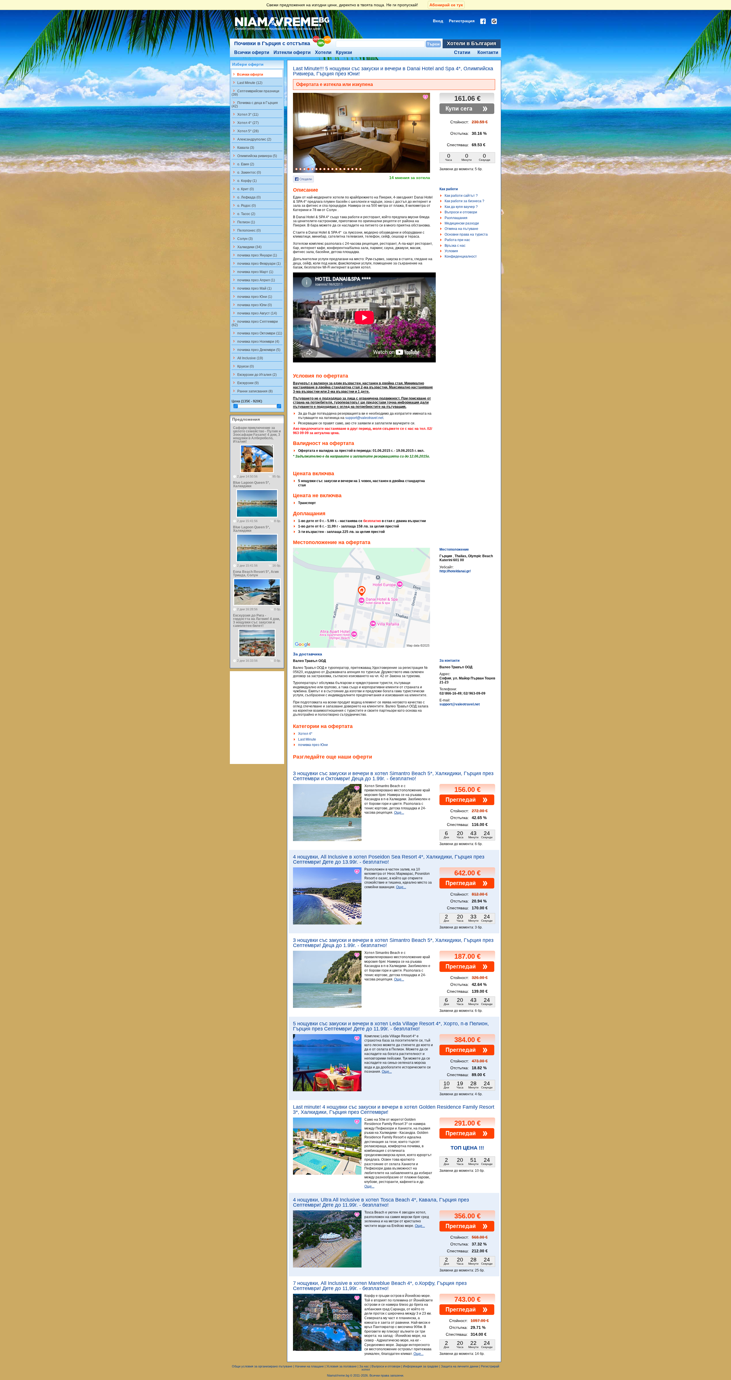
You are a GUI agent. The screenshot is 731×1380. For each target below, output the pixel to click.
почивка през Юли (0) (252, 304)
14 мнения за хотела (409, 177)
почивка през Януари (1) (254, 255)
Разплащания (456, 218)
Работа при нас (457, 240)
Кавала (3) (243, 147)
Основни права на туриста (466, 234)
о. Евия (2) (243, 164)
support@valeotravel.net (364, 418)
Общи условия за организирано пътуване (262, 1366)
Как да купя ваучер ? (461, 207)
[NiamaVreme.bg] (282, 31)
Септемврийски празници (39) (255, 93)
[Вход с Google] (494, 21)
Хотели (323, 52)
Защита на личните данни (459, 1366)
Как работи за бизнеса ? (464, 201)
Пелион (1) (243, 222)
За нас (364, 1366)
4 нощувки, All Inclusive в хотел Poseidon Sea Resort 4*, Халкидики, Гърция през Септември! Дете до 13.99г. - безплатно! (388, 859)
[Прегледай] (466, 804)
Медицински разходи (462, 223)
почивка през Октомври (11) (257, 333)
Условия (451, 251)
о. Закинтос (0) (246, 172)
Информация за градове (420, 1366)
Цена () (247, 401)
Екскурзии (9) (245, 382)
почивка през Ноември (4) (255, 341)
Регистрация (462, 21)
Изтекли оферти (292, 52)
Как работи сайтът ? (461, 196)
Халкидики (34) (247, 246)
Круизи (344, 52)
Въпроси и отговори (461, 212)
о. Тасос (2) (243, 213)
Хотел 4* (305, 734)
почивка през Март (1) (252, 271)
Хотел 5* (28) (245, 131)
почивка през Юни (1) (252, 296)
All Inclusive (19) (247, 358)
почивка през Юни (313, 745)
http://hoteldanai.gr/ (455, 571)
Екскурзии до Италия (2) (254, 374)
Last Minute (307, 739)
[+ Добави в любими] (426, 97)
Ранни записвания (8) (252, 391)
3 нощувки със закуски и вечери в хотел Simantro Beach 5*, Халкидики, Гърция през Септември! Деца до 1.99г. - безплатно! (393, 942)
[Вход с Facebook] (483, 21)
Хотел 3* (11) (245, 114)
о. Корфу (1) (244, 180)
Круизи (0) (243, 366)
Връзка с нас (455, 246)
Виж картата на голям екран (361, 604)
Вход (438, 21)
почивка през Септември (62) (255, 323)
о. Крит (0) (243, 188)
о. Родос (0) (244, 205)
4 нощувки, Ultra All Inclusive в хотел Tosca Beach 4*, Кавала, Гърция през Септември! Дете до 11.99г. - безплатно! (381, 1202)
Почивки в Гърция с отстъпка (272, 43)
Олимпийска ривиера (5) (254, 155)
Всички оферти (251, 52)
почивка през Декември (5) (256, 349)
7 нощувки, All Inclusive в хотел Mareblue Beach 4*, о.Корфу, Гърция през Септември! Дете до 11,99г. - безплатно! (380, 1285)
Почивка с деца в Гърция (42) (255, 104)
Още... (399, 813)
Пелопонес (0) (246, 230)
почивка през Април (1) (253, 280)
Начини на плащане (309, 1366)
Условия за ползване (341, 1366)
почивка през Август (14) (254, 313)
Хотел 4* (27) (245, 122)
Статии (462, 52)
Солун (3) (242, 238)
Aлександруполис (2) (251, 139)
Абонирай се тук (446, 5)
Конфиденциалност (461, 256)
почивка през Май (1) (252, 288)
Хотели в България (471, 43)
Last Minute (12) (247, 82)
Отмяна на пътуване (461, 229)
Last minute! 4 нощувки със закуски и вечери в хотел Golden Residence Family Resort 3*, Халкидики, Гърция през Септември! (393, 1109)
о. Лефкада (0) (246, 197)
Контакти (487, 52)
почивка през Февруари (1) (256, 263)
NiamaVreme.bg (338, 1375)
